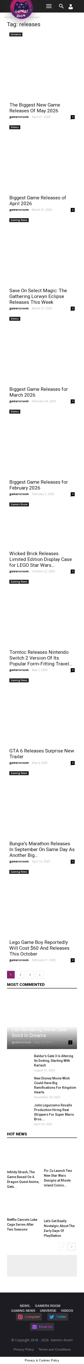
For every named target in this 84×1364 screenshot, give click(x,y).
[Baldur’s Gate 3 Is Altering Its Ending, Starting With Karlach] (19, 1062)
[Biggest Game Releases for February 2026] (42, 442)
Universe (16, 34)
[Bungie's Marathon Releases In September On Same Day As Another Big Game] (42, 803)
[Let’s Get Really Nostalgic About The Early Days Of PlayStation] (60, 1205)
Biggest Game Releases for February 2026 (38, 485)
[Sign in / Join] (70, 8)
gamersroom (19, 117)
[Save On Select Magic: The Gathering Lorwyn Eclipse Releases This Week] (42, 250)
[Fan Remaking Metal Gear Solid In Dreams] (42, 1022)
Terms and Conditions (54, 1349)
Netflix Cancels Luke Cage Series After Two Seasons (22, 1224)
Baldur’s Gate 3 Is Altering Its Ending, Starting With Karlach (53, 1060)
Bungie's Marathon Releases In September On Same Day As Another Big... (42, 849)
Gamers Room (19, 504)
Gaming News (19, 220)
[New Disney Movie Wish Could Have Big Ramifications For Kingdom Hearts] (19, 1084)
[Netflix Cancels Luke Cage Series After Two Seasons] (23, 1204)
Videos (15, 127)
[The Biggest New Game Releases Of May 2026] (42, 64)
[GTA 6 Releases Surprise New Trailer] (42, 710)
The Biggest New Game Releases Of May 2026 (34, 107)
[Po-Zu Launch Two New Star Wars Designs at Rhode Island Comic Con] (60, 1155)
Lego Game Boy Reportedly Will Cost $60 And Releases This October (39, 948)
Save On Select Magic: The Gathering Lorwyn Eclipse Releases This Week (38, 296)
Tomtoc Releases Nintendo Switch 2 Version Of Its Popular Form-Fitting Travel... (41, 658)
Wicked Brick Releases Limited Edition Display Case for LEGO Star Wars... (40, 559)
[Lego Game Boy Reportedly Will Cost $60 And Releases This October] (42, 902)
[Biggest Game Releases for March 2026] (42, 349)
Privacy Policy (24, 1349)
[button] (61, 6)
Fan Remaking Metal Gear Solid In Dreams (39, 1032)
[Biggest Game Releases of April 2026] (42, 157)
